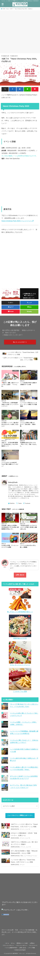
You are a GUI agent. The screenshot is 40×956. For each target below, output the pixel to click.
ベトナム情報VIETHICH (11, 947)
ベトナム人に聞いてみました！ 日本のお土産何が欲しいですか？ (24, 741)
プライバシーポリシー (8, 945)
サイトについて (33, 945)
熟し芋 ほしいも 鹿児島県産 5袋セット (20, 612)
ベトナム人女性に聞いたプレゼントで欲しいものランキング (24, 714)
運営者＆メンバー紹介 (22, 943)
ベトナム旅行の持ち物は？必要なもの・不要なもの (24, 759)
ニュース (27, 829)
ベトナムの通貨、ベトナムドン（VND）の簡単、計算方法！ (23, 723)
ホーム (7, 943)
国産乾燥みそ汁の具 (20, 638)
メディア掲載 (31, 947)
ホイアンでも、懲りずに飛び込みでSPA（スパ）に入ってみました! (23, 786)
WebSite (12, 503)
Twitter (20, 503)
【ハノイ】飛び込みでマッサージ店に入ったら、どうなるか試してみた (24, 705)
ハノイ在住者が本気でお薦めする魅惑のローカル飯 (24, 750)
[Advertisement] (20, 31)
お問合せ (32, 943)
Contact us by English (20, 949)
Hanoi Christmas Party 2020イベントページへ (16, 221)
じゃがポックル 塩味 (20, 691)
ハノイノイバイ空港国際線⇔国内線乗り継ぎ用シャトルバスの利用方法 (24, 732)
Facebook (27, 503)
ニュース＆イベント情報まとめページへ (20, 815)
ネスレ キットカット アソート (20, 665)
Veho (21, 855)
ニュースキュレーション (30, 855)
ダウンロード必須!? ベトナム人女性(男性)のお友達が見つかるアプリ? (24, 777)
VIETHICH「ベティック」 (19, 953)
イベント (22, 829)
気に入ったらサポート (20, 342)
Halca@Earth (12, 482)
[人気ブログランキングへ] (5, 915)
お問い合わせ (20, 575)
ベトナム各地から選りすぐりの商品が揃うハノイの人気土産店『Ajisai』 (24, 768)
